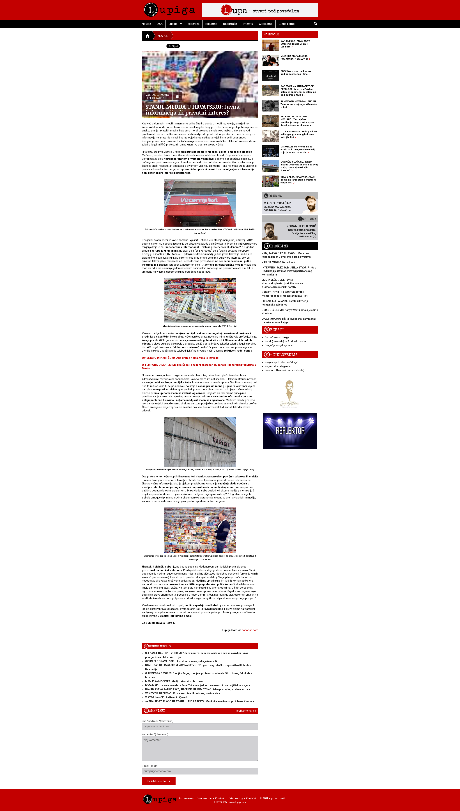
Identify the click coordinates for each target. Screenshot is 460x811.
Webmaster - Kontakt (212, 798)
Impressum (186, 798)
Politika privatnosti (272, 798)
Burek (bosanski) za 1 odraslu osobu (285, 341)
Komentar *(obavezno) (155, 734)
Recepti (274, 330)
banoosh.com (250, 630)
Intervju (248, 24)
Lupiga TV (175, 24)
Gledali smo (287, 24)
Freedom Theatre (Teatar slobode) (284, 370)
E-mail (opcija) (150, 765)
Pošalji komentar (158, 781)
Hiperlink (193, 24)
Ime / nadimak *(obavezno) (157, 721)
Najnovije (271, 34)
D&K (160, 24)
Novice (146, 24)
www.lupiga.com (238, 802)
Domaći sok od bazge (277, 337)
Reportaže (230, 24)
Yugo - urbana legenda (278, 366)
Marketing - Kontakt (242, 798)
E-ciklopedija (280, 355)
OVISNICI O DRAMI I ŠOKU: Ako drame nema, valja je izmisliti (180, 357)
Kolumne (211, 24)
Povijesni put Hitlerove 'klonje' (281, 362)
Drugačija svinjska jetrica (279, 345)
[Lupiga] (169, 8)
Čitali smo (266, 24)
